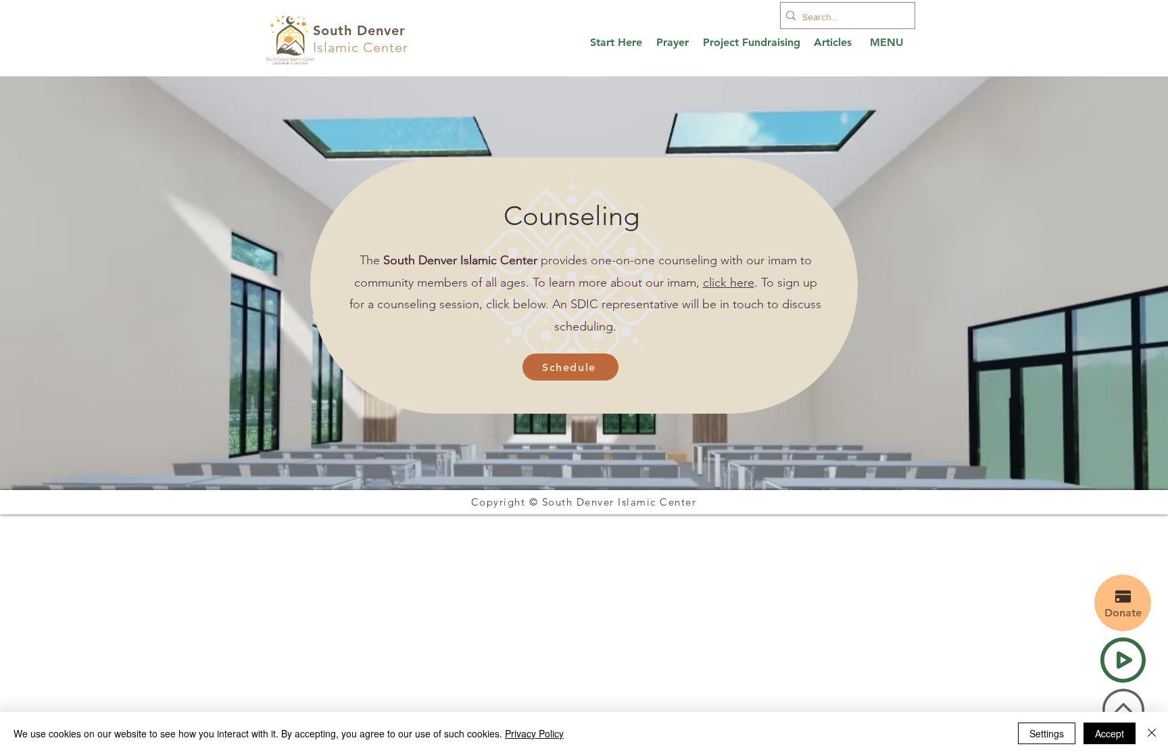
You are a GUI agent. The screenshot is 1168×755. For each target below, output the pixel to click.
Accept (1109, 733)
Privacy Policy (534, 733)
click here (728, 282)
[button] (570, 367)
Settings (1046, 733)
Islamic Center (360, 47)
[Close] (1152, 733)
